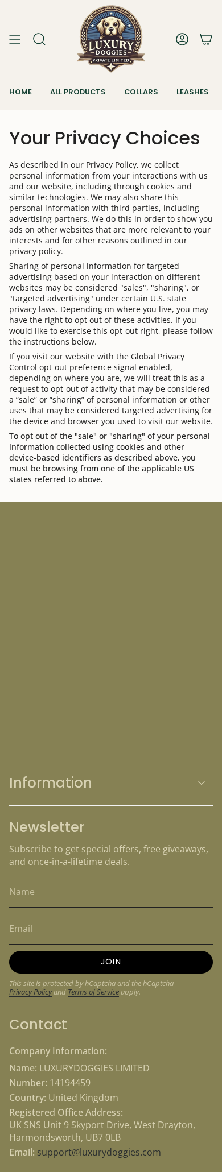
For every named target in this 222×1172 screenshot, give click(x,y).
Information (50, 782)
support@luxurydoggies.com (99, 1152)
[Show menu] (14, 39)
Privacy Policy (30, 992)
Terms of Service (93, 992)
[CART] (206, 39)
